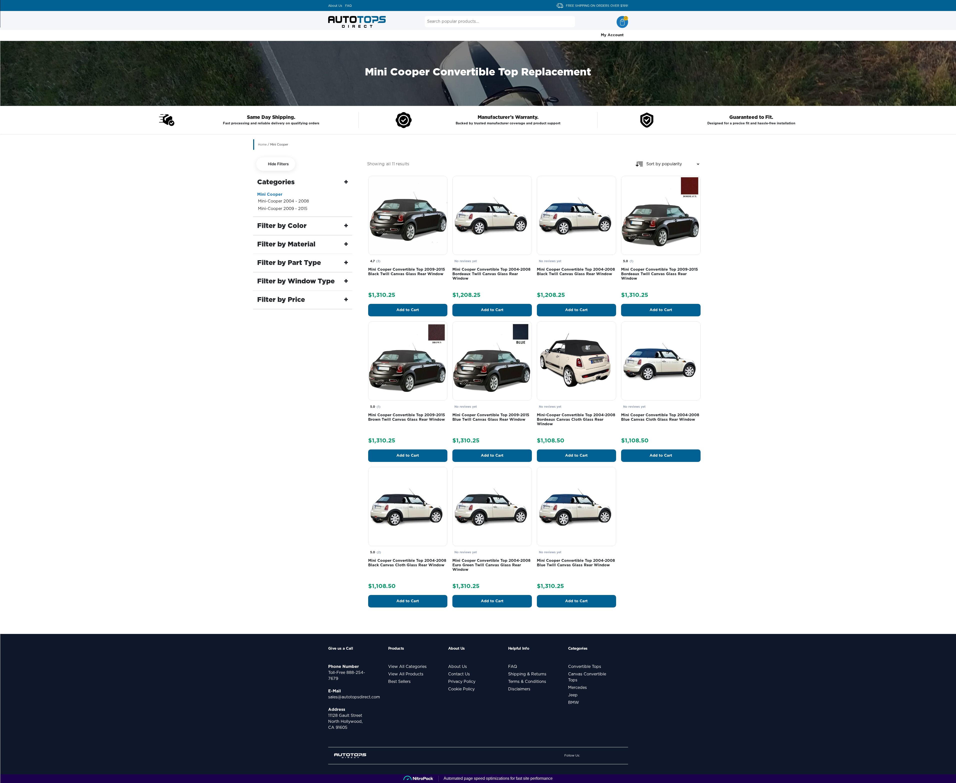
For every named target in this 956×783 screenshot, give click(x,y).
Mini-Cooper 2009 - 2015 (282, 209)
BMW (573, 703)
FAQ (348, 5)
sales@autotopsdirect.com (354, 697)
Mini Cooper (269, 194)
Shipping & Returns (527, 674)
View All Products (405, 674)
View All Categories (407, 667)
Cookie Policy (461, 689)
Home (262, 144)
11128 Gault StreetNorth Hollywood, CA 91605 (345, 722)
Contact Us (459, 674)
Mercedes (577, 688)
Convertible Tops (584, 667)
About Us (335, 5)
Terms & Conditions (527, 682)
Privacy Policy (461, 682)
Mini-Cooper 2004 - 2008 (283, 201)
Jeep (573, 695)
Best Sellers (399, 682)
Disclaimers (519, 689)
